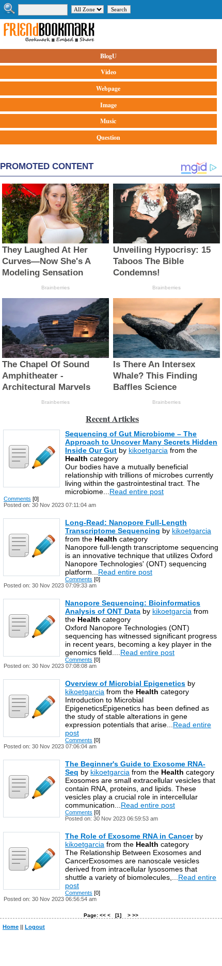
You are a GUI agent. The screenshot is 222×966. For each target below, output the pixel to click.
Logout (35, 927)
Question (108, 137)
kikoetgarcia (148, 450)
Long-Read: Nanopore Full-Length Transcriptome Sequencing (126, 526)
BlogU (108, 56)
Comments (17, 499)
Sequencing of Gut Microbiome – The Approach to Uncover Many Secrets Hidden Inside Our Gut (141, 442)
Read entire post (136, 491)
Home (11, 927)
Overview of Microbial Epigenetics (125, 683)
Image (108, 105)
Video (108, 72)
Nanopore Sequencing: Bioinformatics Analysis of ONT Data (132, 607)
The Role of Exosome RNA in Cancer (129, 836)
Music (108, 121)
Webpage (108, 88)
